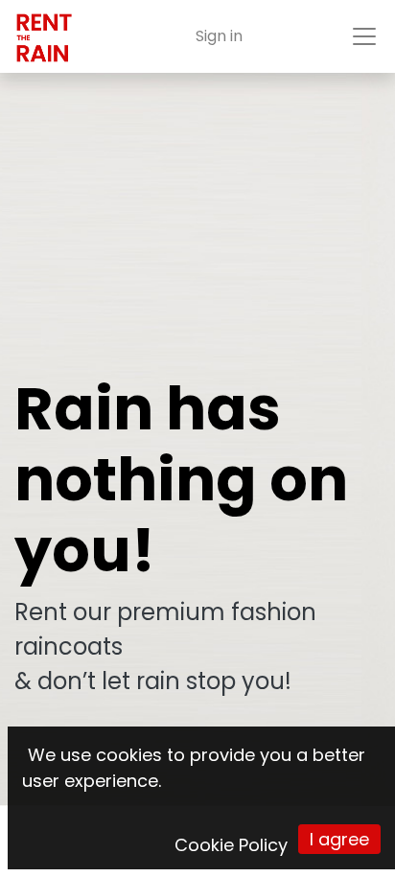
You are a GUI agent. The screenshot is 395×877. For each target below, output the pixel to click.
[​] (126, 839)
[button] (339, 839)
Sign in (219, 36)
